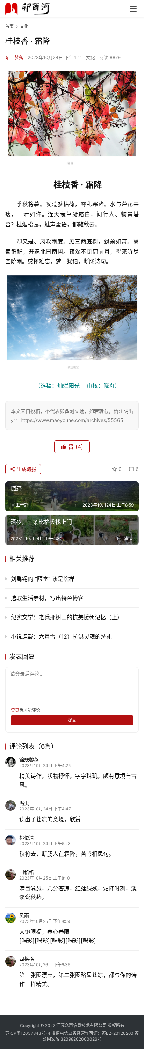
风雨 (24, 915)
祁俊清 (26, 837)
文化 (90, 57)
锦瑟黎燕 (29, 760)
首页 (9, 26)
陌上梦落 (14, 57)
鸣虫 (24, 803)
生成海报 (25, 469)
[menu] (133, 8)
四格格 (26, 872)
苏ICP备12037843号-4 (27, 1033)
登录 (15, 710)
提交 (72, 720)
